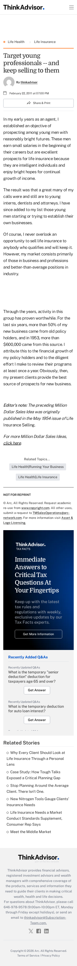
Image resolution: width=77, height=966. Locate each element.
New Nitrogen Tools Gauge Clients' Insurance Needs (38, 802)
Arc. (37, 950)
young (44, 132)
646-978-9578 (15, 907)
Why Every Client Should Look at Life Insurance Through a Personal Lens (36, 758)
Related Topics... (37, 459)
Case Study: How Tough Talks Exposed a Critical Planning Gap (33, 775)
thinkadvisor (29, 82)
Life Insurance (44, 42)
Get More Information (38, 634)
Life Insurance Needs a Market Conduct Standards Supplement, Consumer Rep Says (34, 818)
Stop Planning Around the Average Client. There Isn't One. (38, 788)
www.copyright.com (35, 508)
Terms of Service (28, 955)
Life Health (16, 42)
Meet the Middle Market (30, 832)
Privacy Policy (50, 955)
